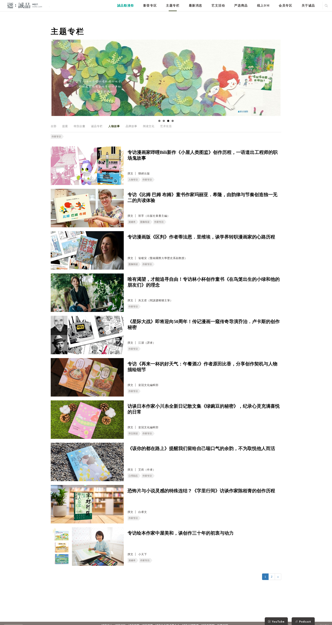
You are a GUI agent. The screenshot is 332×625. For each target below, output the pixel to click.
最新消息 (195, 5)
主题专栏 (172, 5)
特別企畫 (79, 126)
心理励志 (133, 475)
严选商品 (241, 5)
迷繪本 (132, 222)
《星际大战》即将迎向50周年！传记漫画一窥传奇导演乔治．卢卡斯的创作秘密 (204, 324)
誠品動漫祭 (125, 5)
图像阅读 (144, 222)
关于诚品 (308, 5)
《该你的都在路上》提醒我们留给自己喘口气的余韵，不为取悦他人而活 (201, 448)
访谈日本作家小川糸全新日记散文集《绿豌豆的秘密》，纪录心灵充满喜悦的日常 (204, 409)
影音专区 (150, 5)
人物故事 (114, 126)
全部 (53, 126)
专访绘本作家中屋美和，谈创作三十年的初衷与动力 (181, 533)
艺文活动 (218, 5)
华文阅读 (133, 433)
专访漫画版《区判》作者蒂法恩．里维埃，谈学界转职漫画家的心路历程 (201, 236)
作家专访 (56, 136)
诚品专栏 (97, 126)
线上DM (263, 5)
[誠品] (25, 5)
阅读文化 (148, 126)
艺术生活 (166, 126)
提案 (65, 126)
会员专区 (285, 5)
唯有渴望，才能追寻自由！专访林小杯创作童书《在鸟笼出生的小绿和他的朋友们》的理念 (204, 282)
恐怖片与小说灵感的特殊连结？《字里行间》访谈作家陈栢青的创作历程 (201, 490)
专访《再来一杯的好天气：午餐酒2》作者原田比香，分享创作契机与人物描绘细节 (202, 366)
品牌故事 (131, 126)
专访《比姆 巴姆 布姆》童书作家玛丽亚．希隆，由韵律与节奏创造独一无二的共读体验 (202, 197)
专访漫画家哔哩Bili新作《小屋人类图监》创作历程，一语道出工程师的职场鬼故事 (203, 155)
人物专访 (133, 179)
